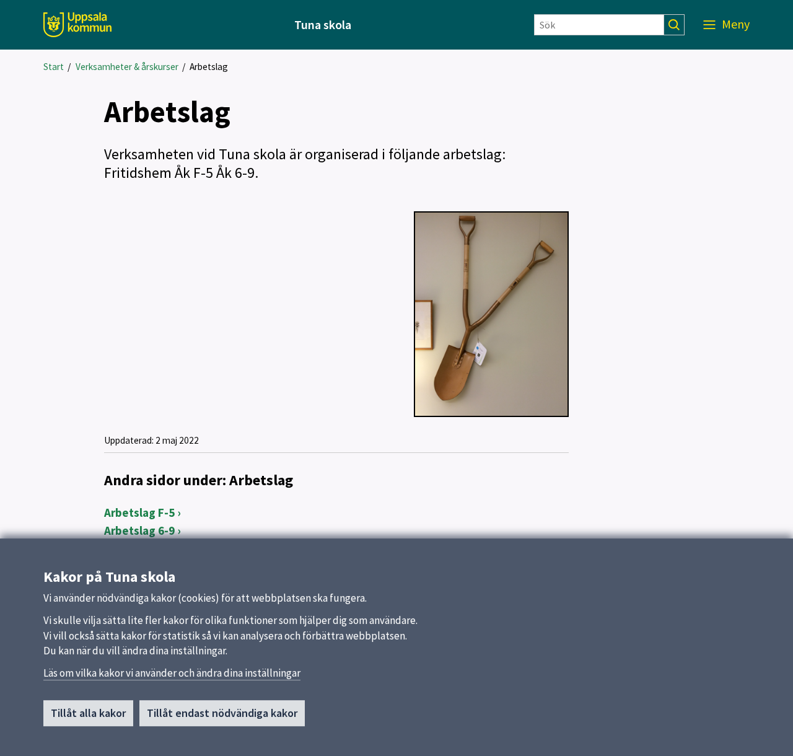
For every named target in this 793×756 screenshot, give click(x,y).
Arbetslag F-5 (139, 512)
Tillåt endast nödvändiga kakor (222, 713)
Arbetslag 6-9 (139, 530)
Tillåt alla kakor (88, 713)
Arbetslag (209, 67)
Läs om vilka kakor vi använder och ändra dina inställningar (171, 673)
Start (53, 67)
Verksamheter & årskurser (127, 67)
